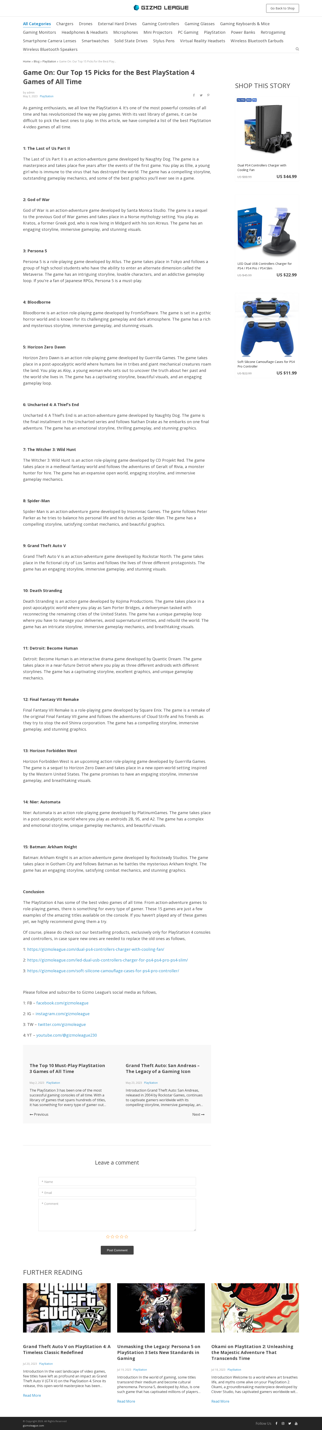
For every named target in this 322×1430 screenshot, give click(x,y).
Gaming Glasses (200, 23)
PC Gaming (188, 32)
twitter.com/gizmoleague (62, 1024)
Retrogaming (273, 32)
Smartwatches (95, 40)
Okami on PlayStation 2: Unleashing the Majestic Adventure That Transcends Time (252, 1352)
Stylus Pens (164, 40)
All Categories (37, 23)
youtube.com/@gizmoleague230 (66, 1035)
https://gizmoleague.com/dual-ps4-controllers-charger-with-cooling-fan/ (95, 949)
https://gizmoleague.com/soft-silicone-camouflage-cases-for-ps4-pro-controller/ (103, 970)
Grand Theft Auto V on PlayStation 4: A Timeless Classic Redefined (67, 1349)
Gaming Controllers (160, 23)
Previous (40, 1114)
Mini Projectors (157, 32)
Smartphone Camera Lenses (49, 40)
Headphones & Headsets (85, 32)
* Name (47, 1182)
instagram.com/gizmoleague (62, 1013)
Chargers (64, 23)
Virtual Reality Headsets (202, 40)
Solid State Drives (131, 40)
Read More (32, 1395)
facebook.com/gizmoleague (62, 1003)
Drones (85, 23)
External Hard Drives (117, 23)
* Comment (50, 1204)
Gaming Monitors (39, 32)
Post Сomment (117, 1250)
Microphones (125, 32)
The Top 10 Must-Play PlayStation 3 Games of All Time (67, 1068)
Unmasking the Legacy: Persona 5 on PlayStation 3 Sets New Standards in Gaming (158, 1352)
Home (27, 61)
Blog (36, 61)
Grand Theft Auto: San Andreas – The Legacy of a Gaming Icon (163, 1068)
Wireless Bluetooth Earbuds (257, 40)
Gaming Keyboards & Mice (245, 23)
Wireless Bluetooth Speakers (50, 49)
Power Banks (243, 32)
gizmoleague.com (33, 1425)
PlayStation (214, 32)
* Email (47, 1193)
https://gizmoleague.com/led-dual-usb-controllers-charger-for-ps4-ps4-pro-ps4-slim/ (107, 960)
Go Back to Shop (283, 8)
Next (196, 1114)
